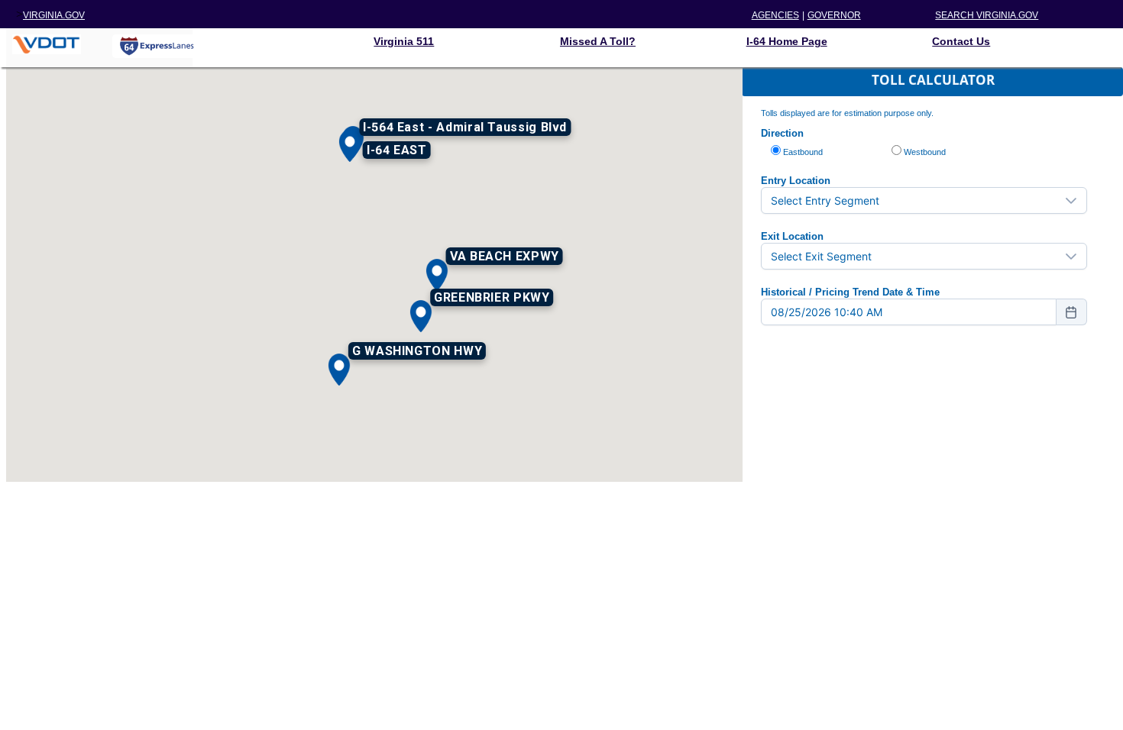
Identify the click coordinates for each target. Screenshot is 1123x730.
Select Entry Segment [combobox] (825, 200)
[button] (350, 146)
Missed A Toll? (598, 41)
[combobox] (909, 312)
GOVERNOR (834, 15)
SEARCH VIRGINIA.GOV (986, 15)
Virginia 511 (404, 41)
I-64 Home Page (786, 41)
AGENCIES (775, 15)
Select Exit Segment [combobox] (821, 256)
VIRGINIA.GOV (54, 15)
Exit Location (792, 236)
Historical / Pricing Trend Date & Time (850, 292)
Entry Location (795, 180)
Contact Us (961, 41)
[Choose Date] (1072, 312)
